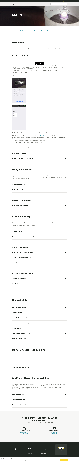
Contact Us (14, 448)
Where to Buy (14, 449)
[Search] (66, 4)
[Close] (78, 460)
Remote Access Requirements (55, 30)
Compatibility (39, 30)
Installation (19, 30)
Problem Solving (33, 30)
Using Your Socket (25, 30)
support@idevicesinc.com (25, 432)
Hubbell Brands (43, 449)
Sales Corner (29, 452)
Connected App (46, 30)
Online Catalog (29, 448)
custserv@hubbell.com (54, 432)
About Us (42, 448)
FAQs (13, 452)
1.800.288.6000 (54, 433)
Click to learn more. (61, 452)
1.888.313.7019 (25, 433)
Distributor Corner (29, 453)
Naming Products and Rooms (45, 135)
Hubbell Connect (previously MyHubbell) (47, 452)
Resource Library (29, 449)
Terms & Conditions (44, 453)
